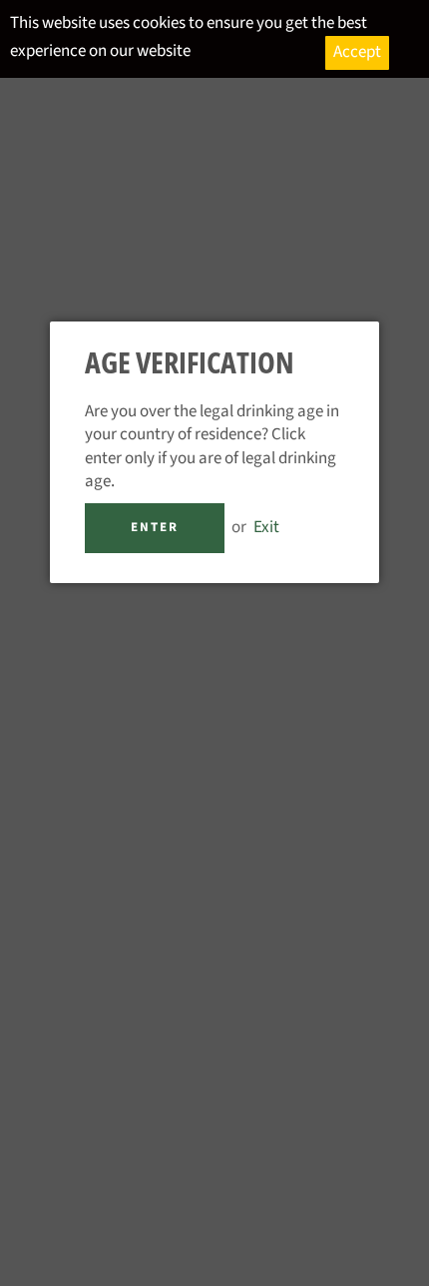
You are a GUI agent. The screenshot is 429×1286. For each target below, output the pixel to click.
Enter (155, 527)
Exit (266, 527)
